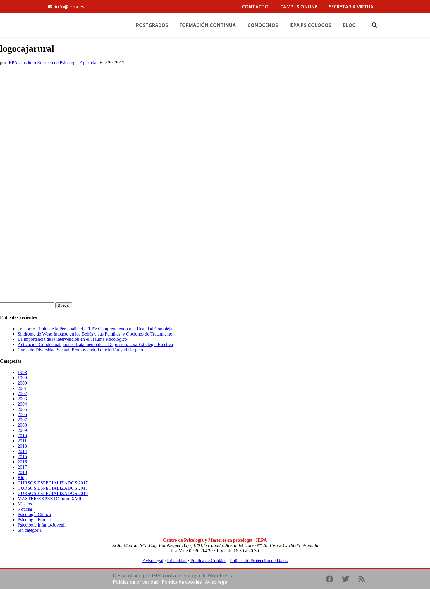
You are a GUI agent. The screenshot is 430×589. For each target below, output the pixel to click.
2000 (22, 382)
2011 (22, 440)
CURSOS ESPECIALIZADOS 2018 (53, 488)
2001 (22, 388)
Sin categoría (30, 530)
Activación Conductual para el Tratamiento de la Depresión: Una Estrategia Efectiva (95, 344)
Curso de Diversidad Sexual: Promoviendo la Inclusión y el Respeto (80, 349)
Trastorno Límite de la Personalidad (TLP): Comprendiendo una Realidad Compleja (95, 328)
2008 (22, 425)
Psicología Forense (35, 519)
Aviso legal (152, 560)
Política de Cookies (208, 560)
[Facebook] (329, 578)
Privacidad (177, 560)
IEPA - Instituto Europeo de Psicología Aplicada (51, 62)
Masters (25, 503)
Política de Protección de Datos (259, 560)
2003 (22, 398)
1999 (22, 377)
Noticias (25, 509)
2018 (22, 472)
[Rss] (361, 578)
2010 (22, 435)
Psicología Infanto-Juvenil (42, 524)
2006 (22, 414)
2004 (22, 404)
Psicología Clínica (34, 514)
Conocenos (262, 25)
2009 (22, 430)
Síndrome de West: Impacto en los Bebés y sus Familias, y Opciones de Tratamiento (95, 333)
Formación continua (208, 25)
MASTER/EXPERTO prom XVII (49, 498)
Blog (349, 25)
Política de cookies (182, 582)
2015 (22, 456)
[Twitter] (345, 578)
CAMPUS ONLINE (298, 7)
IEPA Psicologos (310, 25)
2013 (22, 446)
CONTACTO (255, 7)
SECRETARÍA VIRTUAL (352, 7)
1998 (22, 372)
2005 (22, 409)
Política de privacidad (136, 582)
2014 (22, 451)
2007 (22, 419)
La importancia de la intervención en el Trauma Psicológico (72, 339)
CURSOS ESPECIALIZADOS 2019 (53, 493)
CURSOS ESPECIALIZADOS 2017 (53, 482)
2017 (22, 467)
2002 (22, 393)
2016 (22, 461)
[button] (374, 25)
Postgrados (152, 25)
